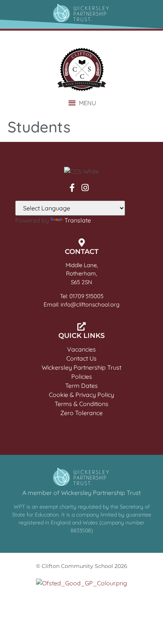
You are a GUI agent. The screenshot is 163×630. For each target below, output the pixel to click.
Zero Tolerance (81, 413)
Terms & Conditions (81, 404)
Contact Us (81, 358)
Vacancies (81, 349)
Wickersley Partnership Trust (81, 367)
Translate (77, 220)
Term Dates (81, 385)
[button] (87, 102)
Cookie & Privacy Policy (81, 394)
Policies (81, 376)
